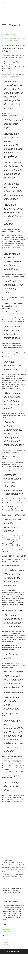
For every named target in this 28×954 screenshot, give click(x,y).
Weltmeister (17, 876)
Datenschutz (6, 929)
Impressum (6, 931)
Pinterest (5, 944)
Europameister (11, 867)
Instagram (6, 942)
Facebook (6, 940)
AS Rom (13, 862)
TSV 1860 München (8, 876)
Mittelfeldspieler (19, 869)
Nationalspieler (6, 872)
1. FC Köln (7, 862)
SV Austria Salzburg (17, 872)
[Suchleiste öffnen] (25, 2)
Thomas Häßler (9, 34)
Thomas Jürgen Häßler (18, 874)
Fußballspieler (8, 860)
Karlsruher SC (10, 869)
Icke (17, 867)
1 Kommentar (8, 879)
